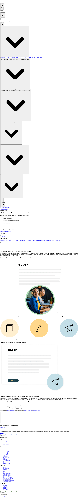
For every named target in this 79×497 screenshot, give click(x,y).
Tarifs (1, 208)
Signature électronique (6, 454)
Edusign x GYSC (6, 476)
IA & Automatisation (6, 460)
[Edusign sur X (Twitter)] (3, 433)
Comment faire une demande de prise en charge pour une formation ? (14, 247)
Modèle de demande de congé (17, 240)
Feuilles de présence (6, 468)
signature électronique (28, 410)
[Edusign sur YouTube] (2, 433)
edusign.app (5, 487)
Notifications (5, 459)
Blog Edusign (5, 485)
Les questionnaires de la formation (8, 480)
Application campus (6, 457)
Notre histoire (5, 441)
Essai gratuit (6, 17)
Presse (4, 442)
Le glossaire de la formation (7, 481)
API (3, 462)
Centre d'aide (5, 486)
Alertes (4, 458)
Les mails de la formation (7, 479)
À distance (4, 450)
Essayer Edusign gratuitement (5, 231)
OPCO (4, 470)
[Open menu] (0, 19)
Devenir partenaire (6, 444)
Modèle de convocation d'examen (55, 240)
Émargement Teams (6, 452)
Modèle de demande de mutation (6, 240)
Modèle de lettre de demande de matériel (43, 240)
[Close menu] (9, 21)
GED (3, 472)
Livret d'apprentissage (6, 463)
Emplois (4, 443)
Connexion (2, 17)
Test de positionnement (6, 474)
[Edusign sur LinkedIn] (0, 433)
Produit (2, 7)
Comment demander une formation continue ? (10, 246)
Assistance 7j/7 (5, 488)
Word (4, 236)
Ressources (3, 202)
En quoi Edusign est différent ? (5, 207)
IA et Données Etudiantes (10, 496)
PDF (2, 236)
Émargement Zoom (6, 453)
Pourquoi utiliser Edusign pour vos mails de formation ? (12, 248)
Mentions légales (3, 496)
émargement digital (36, 410)
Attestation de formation (7, 475)
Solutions (2, 3)
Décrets (4, 471)
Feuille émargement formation (8, 477)
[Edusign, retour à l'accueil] (4, 429)
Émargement (5, 448)
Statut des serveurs (6, 489)
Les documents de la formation (8, 478)
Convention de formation (7, 473)
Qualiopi (4, 467)
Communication (5, 456)
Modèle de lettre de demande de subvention (29, 240)
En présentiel (5, 449)
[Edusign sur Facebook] (1, 433)
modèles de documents (11, 410)
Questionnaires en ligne (7, 455)
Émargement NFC (6, 451)
